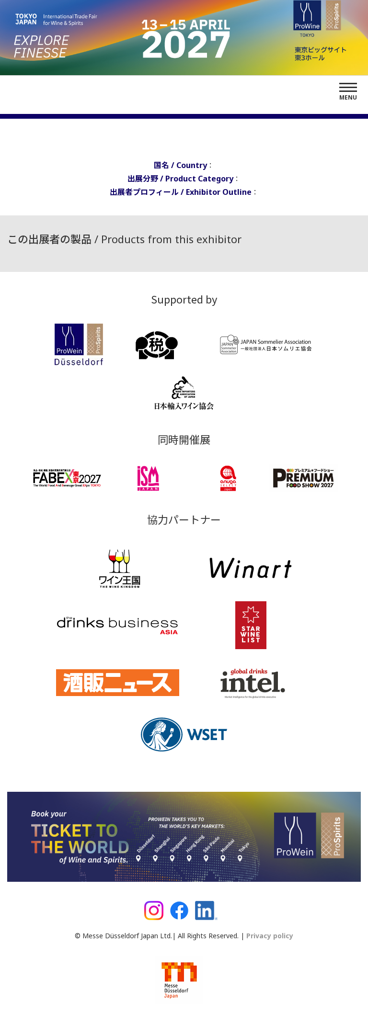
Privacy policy (268, 935)
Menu (348, 97)
